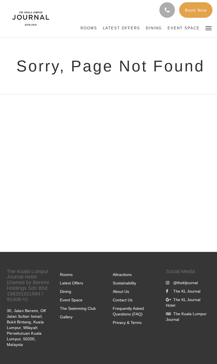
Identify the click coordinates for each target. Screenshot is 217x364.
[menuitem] (89, 28)
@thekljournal (185, 282)
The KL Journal (186, 291)
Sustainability (124, 283)
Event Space (71, 300)
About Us (121, 291)
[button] (208, 27)
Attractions (122, 274)
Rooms (66, 274)
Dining (65, 291)
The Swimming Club (78, 308)
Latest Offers (71, 283)
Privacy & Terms (127, 322)
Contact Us (123, 300)
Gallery (66, 317)
